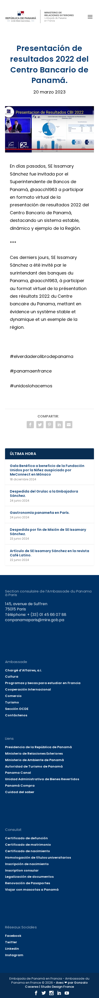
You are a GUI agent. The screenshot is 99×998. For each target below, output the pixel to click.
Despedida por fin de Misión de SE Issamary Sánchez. (48, 531)
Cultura (11, 676)
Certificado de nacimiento (27, 851)
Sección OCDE (16, 709)
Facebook (13, 935)
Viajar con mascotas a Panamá (32, 889)
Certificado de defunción (26, 838)
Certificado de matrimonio (28, 844)
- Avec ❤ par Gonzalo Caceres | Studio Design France (56, 984)
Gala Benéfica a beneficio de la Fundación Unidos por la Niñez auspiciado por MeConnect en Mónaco (47, 470)
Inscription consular (22, 870)
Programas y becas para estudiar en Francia (42, 683)
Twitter (11, 942)
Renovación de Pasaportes (27, 883)
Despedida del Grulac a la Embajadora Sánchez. (44, 493)
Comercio (13, 696)
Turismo (12, 702)
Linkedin (12, 948)
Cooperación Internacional (28, 689)
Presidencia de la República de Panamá (38, 747)
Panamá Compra (20, 785)
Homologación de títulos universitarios (38, 857)
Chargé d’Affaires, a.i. (23, 670)
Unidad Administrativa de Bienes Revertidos (42, 779)
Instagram (14, 955)
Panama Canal (18, 772)
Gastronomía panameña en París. (40, 512)
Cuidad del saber (19, 792)
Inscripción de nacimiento (27, 864)
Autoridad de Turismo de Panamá (34, 766)
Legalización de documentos (29, 876)
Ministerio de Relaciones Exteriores (34, 753)
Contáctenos (16, 715)
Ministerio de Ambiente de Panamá (34, 760)
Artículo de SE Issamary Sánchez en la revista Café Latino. (49, 553)
